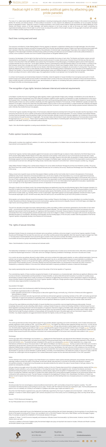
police (95, 367)
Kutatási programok (69, 2)
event (12, 377)
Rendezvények (80, 2)
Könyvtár (88, 2)
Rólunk (45, 2)
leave (71, 388)
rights (22, 342)
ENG (36, 2)
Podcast (94, 2)
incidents (41, 328)
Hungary (48, 324)
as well (87, 328)
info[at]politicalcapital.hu (84, 435)
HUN (33, 2)
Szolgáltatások (57, 2)
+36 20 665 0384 (36, 435)
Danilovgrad (65, 344)
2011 (42, 338)
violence (91, 331)
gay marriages (25, 118)
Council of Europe (57, 125)
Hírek (50, 2)
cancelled (66, 342)
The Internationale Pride (46, 326)
